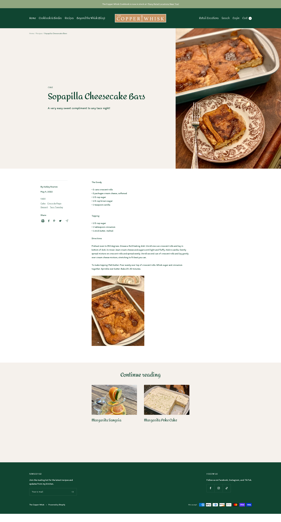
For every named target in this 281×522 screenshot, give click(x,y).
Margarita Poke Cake (160, 420)
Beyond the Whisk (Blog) (91, 18)
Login (236, 18)
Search (226, 18)
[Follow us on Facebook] (211, 488)
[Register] (72, 492)
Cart (246, 18)
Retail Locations (209, 18)
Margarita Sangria (106, 420)
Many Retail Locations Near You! (163, 4)
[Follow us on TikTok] (227, 488)
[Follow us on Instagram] (219, 488)
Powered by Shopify (56, 505)
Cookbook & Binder (50, 18)
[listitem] (42, 220)
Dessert (44, 207)
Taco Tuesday (56, 207)
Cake (50, 87)
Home (32, 18)
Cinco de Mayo (54, 203)
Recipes (69, 18)
